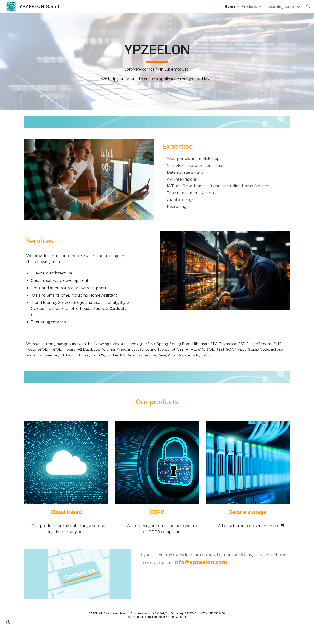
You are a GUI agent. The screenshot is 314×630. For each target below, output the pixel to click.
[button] (308, 6)
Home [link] (230, 6)
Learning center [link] (281, 6)
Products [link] (249, 6)
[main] (157, 61)
